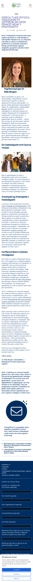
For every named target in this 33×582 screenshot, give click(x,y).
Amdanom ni (6, 465)
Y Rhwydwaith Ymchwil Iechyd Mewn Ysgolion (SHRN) (16, 472)
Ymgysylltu (5, 467)
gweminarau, (18, 383)
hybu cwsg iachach (24, 279)
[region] (16, 568)
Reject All (16, 578)
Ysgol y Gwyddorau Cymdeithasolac (14, 206)
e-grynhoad (20, 427)
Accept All (16, 569)
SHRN (13, 30)
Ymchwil (4, 469)
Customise (16, 574)
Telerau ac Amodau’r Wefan (11, 475)
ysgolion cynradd (17, 230)
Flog (16, 14)
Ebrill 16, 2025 (22, 30)
